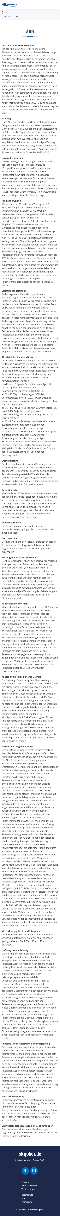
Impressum (26, 1202)
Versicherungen (28, 1189)
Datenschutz (27, 1194)
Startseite (6, 16)
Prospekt (25, 1182)
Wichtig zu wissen (29, 1185)
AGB (23, 1198)
